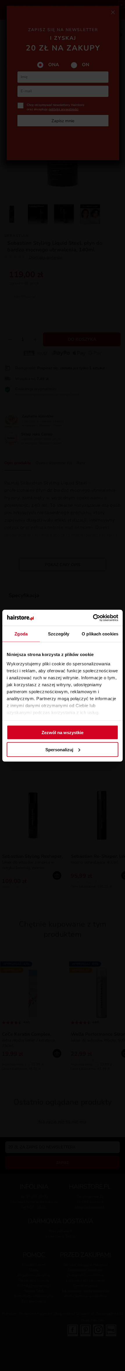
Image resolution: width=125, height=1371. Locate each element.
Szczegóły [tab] (58, 633)
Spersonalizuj (59, 749)
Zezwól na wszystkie (62, 732)
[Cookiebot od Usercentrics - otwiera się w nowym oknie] (92, 617)
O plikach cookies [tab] (100, 633)
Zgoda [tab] (21, 633)
